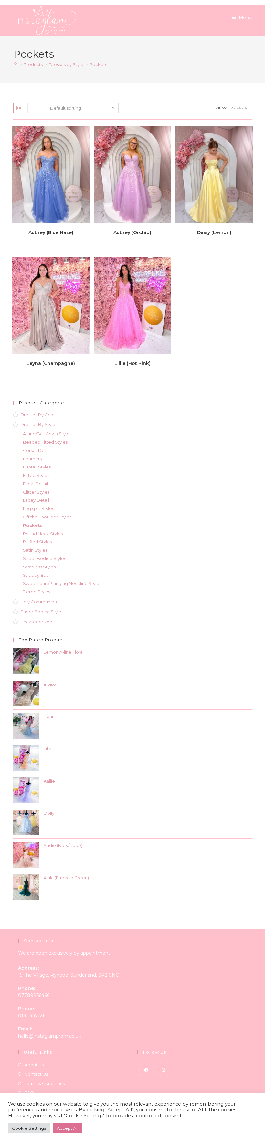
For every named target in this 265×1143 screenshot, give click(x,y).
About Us (34, 1064)
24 (238, 107)
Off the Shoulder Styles (47, 516)
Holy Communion (38, 601)
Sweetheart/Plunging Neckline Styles (62, 583)
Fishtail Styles (37, 466)
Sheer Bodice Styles (44, 558)
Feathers (32, 458)
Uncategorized (36, 621)
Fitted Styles (36, 475)
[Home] (15, 64)
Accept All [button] (67, 1128)
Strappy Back (37, 575)
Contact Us (36, 1074)
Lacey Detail (36, 500)
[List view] (32, 108)
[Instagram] (163, 1069)
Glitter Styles (36, 492)
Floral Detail (35, 483)
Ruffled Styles (37, 541)
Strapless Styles (39, 566)
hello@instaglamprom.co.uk (49, 1036)
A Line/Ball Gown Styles (47, 433)
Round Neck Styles (43, 533)
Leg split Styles (38, 508)
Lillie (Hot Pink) (132, 363)
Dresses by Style (37, 424)
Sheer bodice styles (41, 611)
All (248, 107)
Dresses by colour (39, 414)
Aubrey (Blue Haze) (50, 232)
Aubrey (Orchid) (132, 232)
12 (231, 107)
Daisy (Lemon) (214, 232)
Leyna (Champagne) (50, 363)
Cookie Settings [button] (29, 1128)
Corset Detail (37, 450)
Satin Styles (35, 550)
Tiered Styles (36, 591)
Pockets (98, 64)
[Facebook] (146, 1069)
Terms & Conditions (45, 1083)
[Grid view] (18, 108)
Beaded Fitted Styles (45, 442)
